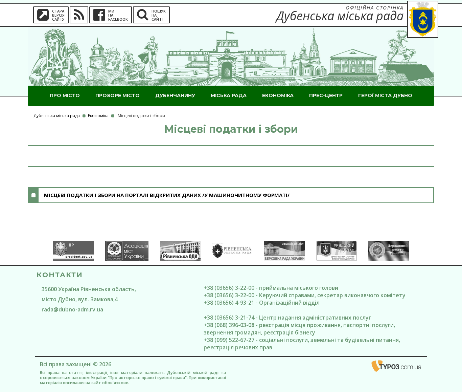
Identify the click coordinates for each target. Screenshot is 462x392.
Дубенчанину (175, 95)
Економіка (278, 95)
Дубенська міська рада (56, 115)
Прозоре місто (117, 95)
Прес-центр (326, 95)
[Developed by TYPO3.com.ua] (396, 367)
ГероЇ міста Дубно (385, 95)
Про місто (65, 95)
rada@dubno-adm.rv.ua (72, 309)
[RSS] (79, 14)
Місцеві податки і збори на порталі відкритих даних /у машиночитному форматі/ (167, 195)
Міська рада (229, 95)
